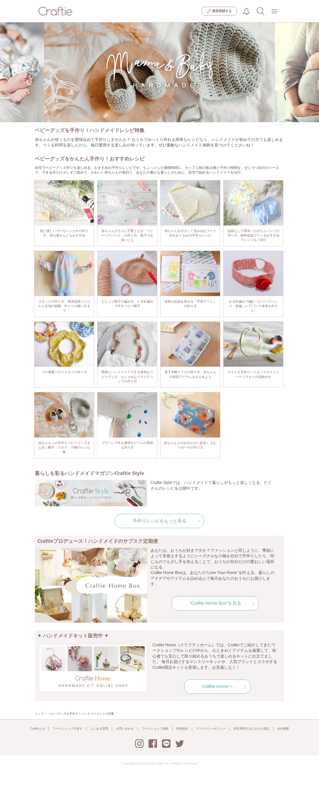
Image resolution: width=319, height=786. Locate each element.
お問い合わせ (125, 728)
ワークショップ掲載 (155, 728)
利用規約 (182, 728)
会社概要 (283, 728)
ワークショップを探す (67, 728)
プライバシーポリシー (211, 728)
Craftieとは (37, 728)
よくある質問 (99, 728)
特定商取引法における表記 (251, 728)
